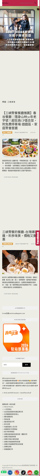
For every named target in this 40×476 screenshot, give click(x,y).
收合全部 (12, 404)
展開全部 (5, 404)
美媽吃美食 (7, 447)
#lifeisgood (7, 388)
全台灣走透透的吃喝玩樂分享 (13, 412)
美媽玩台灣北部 (7, 244)
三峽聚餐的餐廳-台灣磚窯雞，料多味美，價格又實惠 (20, 235)
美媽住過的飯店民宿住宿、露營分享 (15, 434)
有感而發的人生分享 (10, 427)
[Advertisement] (20, 74)
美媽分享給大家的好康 (11, 439)
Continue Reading (11, 177)
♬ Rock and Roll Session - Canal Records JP (16, 393)
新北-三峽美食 (7, 132)
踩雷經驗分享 (8, 449)
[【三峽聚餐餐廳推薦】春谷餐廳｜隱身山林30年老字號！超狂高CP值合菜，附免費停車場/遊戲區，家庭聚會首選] (20, 148)
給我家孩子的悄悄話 (10, 429)
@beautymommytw (8, 378)
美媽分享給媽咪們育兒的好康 (13, 444)
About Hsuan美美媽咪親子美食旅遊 (20, 33)
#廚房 (32, 386)
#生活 (28, 386)
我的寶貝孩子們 (9, 422)
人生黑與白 (7, 409)
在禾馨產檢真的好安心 (11, 414)
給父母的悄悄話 (9, 432)
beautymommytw (21, 132)
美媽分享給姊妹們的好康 (12, 442)
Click (38, 238)
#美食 (23, 386)
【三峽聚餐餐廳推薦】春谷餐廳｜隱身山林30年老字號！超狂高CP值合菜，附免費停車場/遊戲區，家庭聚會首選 (19, 120)
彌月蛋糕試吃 (8, 417)
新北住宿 (7, 424)
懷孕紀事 (7, 419)
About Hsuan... (9, 407)
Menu (6, 3)
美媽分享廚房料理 (10, 437)
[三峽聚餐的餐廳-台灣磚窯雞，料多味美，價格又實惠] (20, 262)
